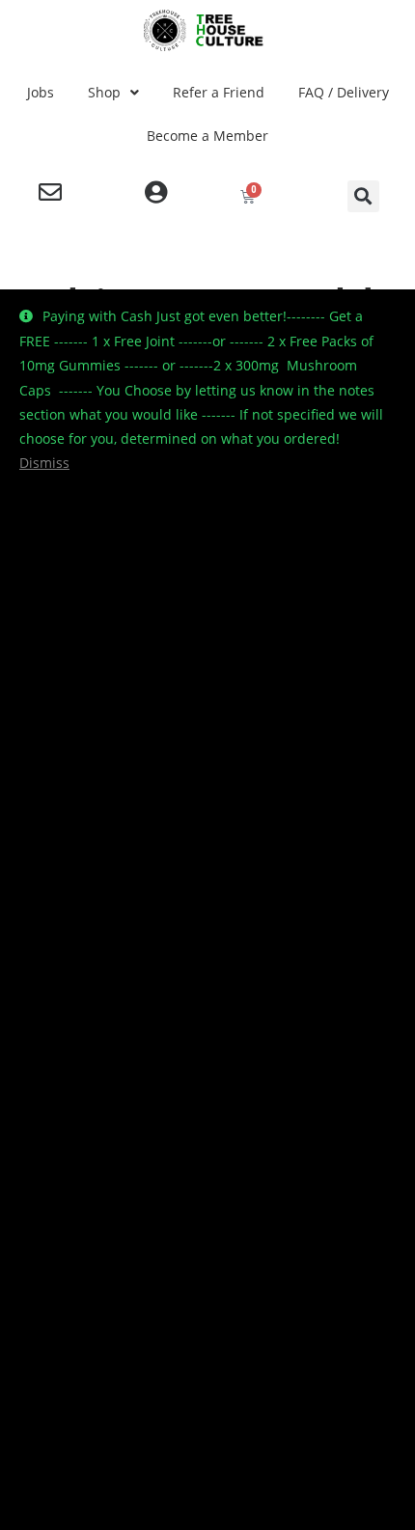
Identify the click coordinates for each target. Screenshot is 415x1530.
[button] (363, 196)
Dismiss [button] (44, 462)
